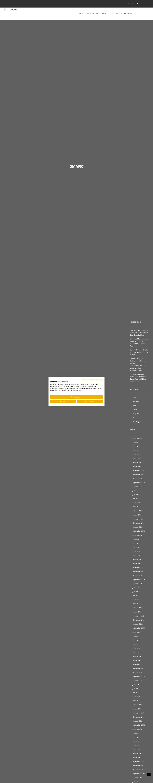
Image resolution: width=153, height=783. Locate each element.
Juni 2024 (136, 543)
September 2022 (139, 628)
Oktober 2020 (138, 721)
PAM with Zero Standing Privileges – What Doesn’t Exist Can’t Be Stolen (139, 332)
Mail (104, 13)
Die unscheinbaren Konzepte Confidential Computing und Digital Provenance (138, 377)
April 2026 (136, 454)
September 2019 (139, 773)
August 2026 (137, 438)
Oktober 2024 (138, 527)
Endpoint (126, 13)
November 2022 (138, 620)
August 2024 (137, 535)
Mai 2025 (136, 499)
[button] (144, 14)
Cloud (114, 13)
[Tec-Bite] (13, 14)
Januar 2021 (137, 709)
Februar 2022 (137, 656)
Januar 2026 (137, 466)
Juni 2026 (136, 446)
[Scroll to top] (149, 774)
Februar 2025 (137, 511)
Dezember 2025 (138, 470)
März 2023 (136, 604)
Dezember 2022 (138, 616)
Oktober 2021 (138, 672)
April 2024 (136, 551)
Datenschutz (136, 4)
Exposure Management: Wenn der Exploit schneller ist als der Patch (139, 342)
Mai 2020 (136, 741)
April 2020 (136, 745)
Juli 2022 (136, 636)
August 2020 (137, 729)
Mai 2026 (136, 450)
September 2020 (139, 725)
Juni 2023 (136, 592)
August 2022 (137, 632)
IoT (137, 13)
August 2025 (137, 487)
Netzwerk (92, 13)
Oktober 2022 (138, 624)
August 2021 (137, 680)
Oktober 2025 (138, 478)
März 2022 (136, 652)
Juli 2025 (136, 491)
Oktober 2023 (138, 575)
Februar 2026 (137, 462)
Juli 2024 (136, 539)
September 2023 (139, 579)
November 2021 (138, 668)
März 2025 (136, 507)
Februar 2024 (137, 559)
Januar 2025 (137, 515)
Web (81, 13)
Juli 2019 (136, 782)
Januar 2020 (137, 757)
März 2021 (136, 701)
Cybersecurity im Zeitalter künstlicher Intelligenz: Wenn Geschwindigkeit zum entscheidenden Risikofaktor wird (138, 364)
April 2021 (136, 697)
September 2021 (139, 676)
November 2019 (138, 765)
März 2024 (136, 555)
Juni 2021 (136, 689)
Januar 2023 (137, 612)
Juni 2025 (136, 495)
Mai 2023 (136, 596)
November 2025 (138, 474)
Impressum (145, 4)
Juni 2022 (136, 640)
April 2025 (136, 503)
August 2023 (137, 584)
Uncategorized (138, 422)
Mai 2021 (136, 693)
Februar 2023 (137, 608)
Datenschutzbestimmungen (92, 380)
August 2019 (137, 777)
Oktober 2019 (138, 769)
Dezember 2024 (138, 519)
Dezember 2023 (138, 567)
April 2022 (136, 648)
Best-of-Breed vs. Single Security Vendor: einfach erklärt (139, 352)
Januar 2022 (137, 660)
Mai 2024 (136, 547)
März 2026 (136, 458)
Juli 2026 (136, 442)
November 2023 (138, 571)
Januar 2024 (137, 563)
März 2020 (136, 749)
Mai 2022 (136, 644)
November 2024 (138, 523)
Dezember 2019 (138, 761)
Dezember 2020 (138, 713)
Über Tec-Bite (126, 4)
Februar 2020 (137, 753)
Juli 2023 (136, 588)
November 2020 (138, 717)
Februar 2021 (137, 705)
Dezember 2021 (138, 664)
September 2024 (139, 531)
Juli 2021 (136, 685)
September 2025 (139, 482)
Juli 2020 (136, 733)
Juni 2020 (136, 737)
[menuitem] (126, 4)
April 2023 (136, 600)
